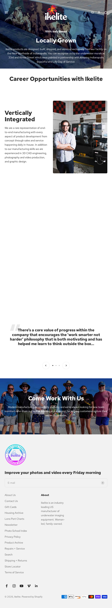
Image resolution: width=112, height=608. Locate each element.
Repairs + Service (15, 548)
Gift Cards (10, 507)
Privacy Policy (13, 536)
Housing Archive (14, 512)
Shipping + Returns (16, 560)
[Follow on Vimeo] (29, 586)
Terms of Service (14, 572)
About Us (10, 495)
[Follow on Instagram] (14, 586)
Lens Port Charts (14, 518)
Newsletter (11, 524)
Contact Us (11, 501)
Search (9, 554)
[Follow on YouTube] (21, 586)
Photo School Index (16, 530)
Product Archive (14, 542)
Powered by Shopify (32, 596)
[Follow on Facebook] (7, 586)
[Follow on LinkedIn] (36, 586)
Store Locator (13, 566)
